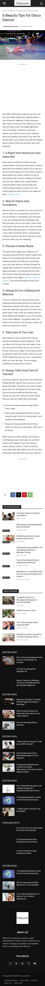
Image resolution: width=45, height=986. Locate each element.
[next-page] (8, 583)
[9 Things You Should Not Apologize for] (8, 672)
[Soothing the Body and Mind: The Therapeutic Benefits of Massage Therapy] (8, 550)
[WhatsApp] (30, 494)
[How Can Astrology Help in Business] (8, 725)
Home (4, 11)
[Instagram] (16, 963)
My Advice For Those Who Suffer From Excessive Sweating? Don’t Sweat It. (29, 574)
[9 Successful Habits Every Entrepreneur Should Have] (8, 842)
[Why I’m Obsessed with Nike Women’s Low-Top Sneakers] (8, 885)
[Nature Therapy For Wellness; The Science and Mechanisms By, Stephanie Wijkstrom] (8, 683)
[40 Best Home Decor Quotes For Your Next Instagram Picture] (8, 637)
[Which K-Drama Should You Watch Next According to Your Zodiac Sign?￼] (8, 714)
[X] (18, 494)
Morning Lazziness (11, 26)
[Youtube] (34, 963)
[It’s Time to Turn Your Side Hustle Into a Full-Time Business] (8, 831)
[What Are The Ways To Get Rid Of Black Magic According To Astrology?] (8, 702)
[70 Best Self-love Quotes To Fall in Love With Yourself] (8, 744)
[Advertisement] (22, 88)
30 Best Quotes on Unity (25, 610)
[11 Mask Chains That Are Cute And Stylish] (8, 812)
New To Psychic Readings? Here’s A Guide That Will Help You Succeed (29, 659)
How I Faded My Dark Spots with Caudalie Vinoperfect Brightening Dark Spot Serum (29, 788)
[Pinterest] (24, 494)
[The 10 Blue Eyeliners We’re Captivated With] (8, 625)
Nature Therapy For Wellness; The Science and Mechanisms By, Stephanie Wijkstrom (28, 682)
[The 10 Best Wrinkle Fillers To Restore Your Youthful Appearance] (8, 897)
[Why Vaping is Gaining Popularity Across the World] (8, 527)
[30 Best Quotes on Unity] (8, 613)
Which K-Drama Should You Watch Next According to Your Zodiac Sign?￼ (28, 713)
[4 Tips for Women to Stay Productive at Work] (8, 854)
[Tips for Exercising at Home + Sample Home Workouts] (8, 563)
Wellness (11, 11)
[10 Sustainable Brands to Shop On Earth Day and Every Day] (8, 800)
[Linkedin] (22, 963)
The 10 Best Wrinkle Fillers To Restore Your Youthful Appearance (27, 896)
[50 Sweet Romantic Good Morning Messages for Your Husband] (8, 756)
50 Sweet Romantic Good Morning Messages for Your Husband (27, 755)
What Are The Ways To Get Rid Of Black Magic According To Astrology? (28, 702)
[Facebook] (12, 494)
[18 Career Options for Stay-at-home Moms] (8, 516)
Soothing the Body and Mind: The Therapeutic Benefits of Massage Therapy (29, 550)
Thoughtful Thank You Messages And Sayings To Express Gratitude (26, 599)
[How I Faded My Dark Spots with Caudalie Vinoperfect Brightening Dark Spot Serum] (8, 789)
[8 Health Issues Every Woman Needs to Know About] (8, 539)
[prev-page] (4, 583)
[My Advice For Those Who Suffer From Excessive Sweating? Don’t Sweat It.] (8, 574)
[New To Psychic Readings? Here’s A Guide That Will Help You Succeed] (8, 660)
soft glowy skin (13, 194)
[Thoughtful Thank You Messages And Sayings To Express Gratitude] (8, 600)
